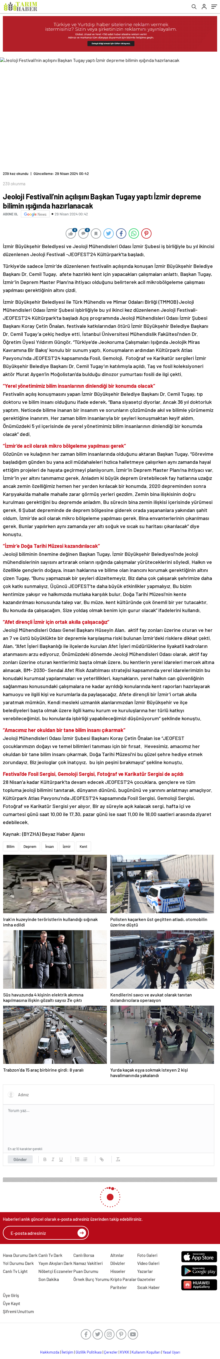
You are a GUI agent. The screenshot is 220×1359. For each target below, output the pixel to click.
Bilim (11, 846)
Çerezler (111, 1352)
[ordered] (77, 1159)
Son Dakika (48, 1279)
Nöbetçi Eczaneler (55, 1271)
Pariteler (118, 1287)
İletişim (67, 1352)
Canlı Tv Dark (50, 1255)
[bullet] (85, 1159)
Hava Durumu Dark (20, 1255)
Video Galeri (148, 1263)
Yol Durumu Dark (18, 1263)
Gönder (20, 1159)
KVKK (124, 1352)
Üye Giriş (11, 1295)
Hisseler (117, 1271)
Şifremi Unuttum (18, 1311)
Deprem (29, 846)
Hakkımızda (49, 1352)
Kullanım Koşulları (145, 1352)
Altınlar (117, 1255)
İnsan (49, 846)
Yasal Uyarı (171, 1352)
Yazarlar (145, 1271)
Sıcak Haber (148, 1287)
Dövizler (117, 1263)
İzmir (67, 846)
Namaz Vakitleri (88, 1263)
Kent (83, 846)
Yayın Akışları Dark (55, 1263)
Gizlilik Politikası (89, 1352)
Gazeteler (146, 1279)
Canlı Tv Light (15, 1271)
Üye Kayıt (11, 1303)
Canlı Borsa (83, 1255)
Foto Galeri (147, 1255)
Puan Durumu (85, 1271)
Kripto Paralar (123, 1279)
